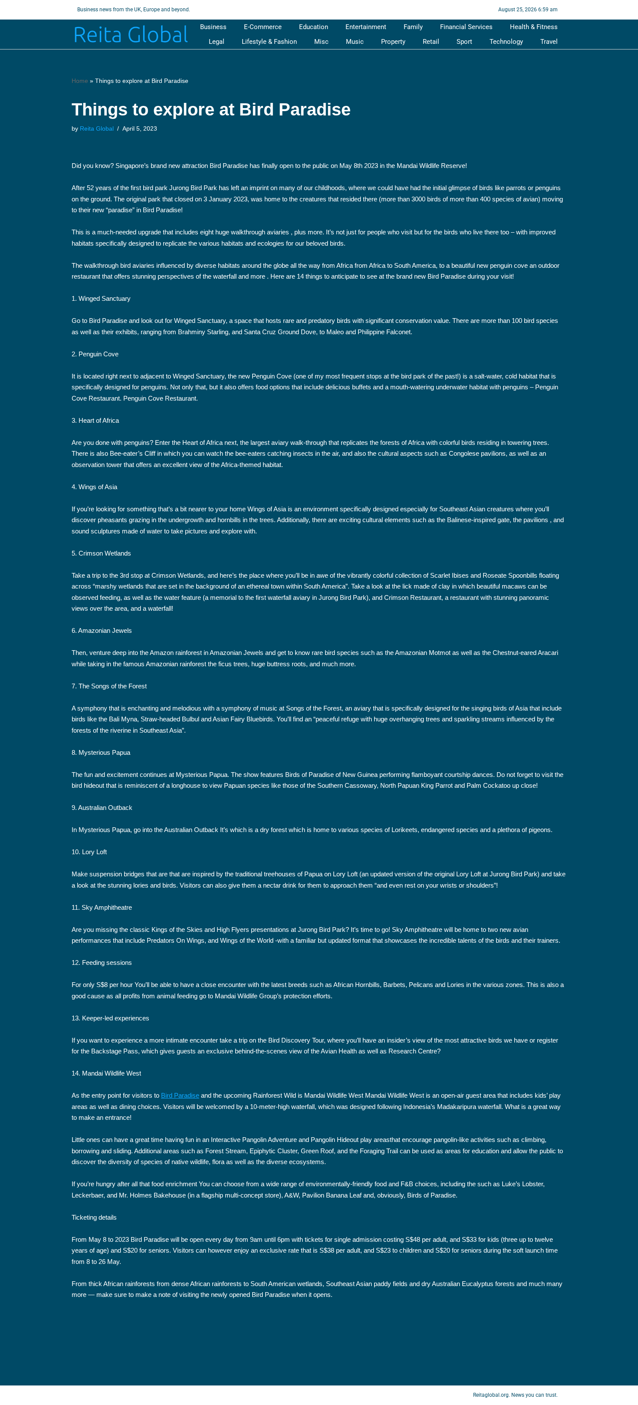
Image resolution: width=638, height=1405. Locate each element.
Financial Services (466, 27)
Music (355, 42)
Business (213, 27)
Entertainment (365, 27)
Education (313, 27)
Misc (321, 42)
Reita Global (97, 128)
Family (413, 27)
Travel (549, 42)
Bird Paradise (180, 1095)
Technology (506, 42)
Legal (216, 42)
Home (80, 80)
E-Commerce (263, 27)
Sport (464, 42)
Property (393, 42)
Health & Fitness (534, 27)
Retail (431, 42)
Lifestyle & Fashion (269, 42)
